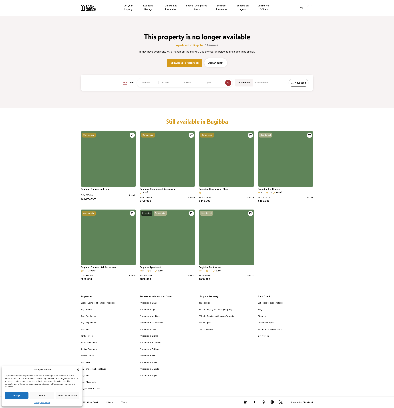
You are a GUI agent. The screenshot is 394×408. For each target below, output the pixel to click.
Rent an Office (87, 356)
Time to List (204, 303)
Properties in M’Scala (149, 369)
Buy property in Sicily (90, 389)
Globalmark (308, 402)
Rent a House (87, 336)
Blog (260, 309)
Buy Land (85, 376)
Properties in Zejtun (148, 376)
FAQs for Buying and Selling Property (215, 309)
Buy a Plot (85, 329)
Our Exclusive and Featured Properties (98, 303)
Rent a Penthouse (89, 342)
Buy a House (86, 309)
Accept (16, 395)
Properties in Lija (147, 309)
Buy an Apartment (88, 323)
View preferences (67, 395)
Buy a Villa (85, 362)
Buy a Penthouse (88, 316)
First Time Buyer (206, 329)
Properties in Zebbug (149, 349)
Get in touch (263, 336)
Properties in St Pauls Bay (151, 323)
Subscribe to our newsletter (270, 303)
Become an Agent (266, 323)
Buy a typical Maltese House (93, 369)
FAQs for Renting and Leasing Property (216, 316)
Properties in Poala (148, 362)
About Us (262, 316)
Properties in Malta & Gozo (270, 329)
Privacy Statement (42, 402)
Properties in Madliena (150, 316)
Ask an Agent (205, 323)
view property (108, 183)
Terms (124, 402)
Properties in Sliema (149, 336)
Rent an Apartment (89, 349)
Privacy (110, 402)
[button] (77, 369)
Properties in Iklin (147, 356)
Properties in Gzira (148, 329)
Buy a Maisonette (88, 382)
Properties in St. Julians (150, 342)
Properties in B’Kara (148, 303)
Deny (42, 395)
